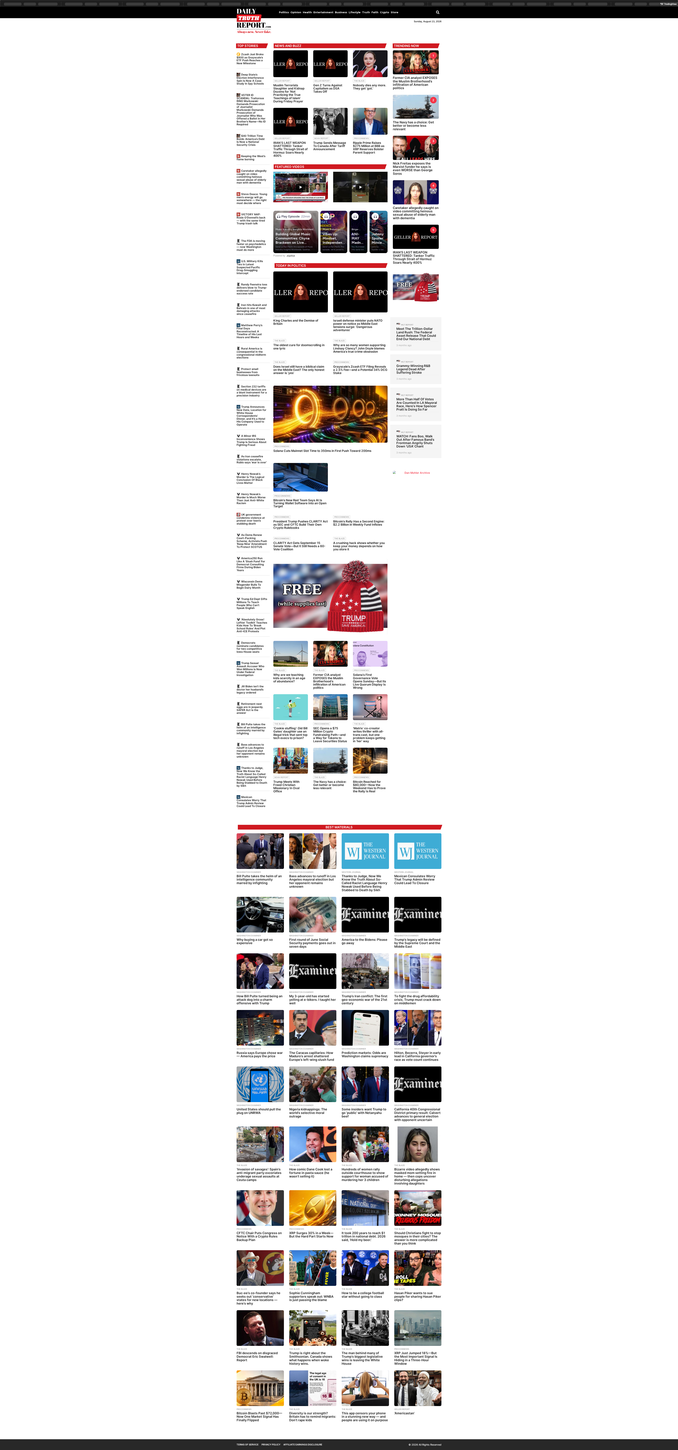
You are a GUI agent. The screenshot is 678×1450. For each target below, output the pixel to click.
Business (341, 12)
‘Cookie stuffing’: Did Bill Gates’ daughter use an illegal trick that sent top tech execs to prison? (290, 733)
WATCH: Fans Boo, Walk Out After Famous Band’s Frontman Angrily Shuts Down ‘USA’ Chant (415, 441)
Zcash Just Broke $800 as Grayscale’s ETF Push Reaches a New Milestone (250, 59)
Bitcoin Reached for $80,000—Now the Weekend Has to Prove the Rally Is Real (369, 786)
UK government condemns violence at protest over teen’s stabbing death (251, 519)
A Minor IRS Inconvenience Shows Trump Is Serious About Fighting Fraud (251, 440)
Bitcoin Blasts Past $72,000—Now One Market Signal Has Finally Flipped (259, 1416)
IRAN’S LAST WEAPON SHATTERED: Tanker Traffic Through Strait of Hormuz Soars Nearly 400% (290, 149)
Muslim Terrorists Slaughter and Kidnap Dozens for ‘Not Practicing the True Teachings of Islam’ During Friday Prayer (289, 93)
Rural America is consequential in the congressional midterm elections (251, 353)
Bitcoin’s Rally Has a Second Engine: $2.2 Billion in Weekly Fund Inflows (358, 523)
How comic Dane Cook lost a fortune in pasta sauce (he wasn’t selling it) (310, 1172)
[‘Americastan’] (418, 1388)
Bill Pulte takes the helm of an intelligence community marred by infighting (251, 729)
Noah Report (321, 138)
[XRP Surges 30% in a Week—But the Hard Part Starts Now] (313, 1208)
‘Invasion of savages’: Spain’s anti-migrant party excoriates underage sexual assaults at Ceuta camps (259, 1174)
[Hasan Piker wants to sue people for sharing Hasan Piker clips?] (418, 1268)
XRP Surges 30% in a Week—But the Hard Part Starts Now (311, 1234)
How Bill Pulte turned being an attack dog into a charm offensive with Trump (259, 999)
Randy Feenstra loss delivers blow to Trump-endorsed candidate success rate (252, 289)
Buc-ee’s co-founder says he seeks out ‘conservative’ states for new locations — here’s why (258, 1298)
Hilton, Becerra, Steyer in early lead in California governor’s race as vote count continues (417, 1056)
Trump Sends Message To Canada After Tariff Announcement (329, 146)
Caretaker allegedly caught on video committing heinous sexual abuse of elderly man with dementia (252, 176)
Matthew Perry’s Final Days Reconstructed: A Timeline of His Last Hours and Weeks (249, 331)
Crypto (384, 12)
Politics (284, 12)
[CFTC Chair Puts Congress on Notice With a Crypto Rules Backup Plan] (260, 1208)
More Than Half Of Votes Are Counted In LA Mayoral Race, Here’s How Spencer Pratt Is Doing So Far (416, 404)
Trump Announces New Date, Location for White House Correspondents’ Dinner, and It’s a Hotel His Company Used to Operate (251, 415)
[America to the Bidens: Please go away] (365, 914)
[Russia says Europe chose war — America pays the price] (260, 1028)
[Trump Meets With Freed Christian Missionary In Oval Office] (290, 761)
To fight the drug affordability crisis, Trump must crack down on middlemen (417, 999)
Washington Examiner (249, 872)
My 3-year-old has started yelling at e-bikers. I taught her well (312, 999)
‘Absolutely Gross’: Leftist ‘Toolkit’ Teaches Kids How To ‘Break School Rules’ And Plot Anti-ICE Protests (252, 625)
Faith (374, 12)
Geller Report (282, 81)
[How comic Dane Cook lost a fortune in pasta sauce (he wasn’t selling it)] (313, 1144)
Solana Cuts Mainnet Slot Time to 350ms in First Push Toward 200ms (322, 451)
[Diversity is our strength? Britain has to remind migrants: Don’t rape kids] (313, 1388)
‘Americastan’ (404, 1413)
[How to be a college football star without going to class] (365, 1268)
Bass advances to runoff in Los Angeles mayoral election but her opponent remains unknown (251, 750)
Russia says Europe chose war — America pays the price (260, 1054)
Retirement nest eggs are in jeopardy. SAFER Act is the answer (250, 708)
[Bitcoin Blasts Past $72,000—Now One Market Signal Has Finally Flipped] (260, 1388)
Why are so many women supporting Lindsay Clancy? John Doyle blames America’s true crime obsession (359, 348)
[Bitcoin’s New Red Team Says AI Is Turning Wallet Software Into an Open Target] (300, 477)
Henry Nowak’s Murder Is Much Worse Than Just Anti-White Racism (251, 498)
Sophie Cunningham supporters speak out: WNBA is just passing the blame (311, 1296)
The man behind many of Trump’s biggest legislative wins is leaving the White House (362, 1358)
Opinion (295, 12)
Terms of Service (247, 1444)
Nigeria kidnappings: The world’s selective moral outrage (308, 1112)
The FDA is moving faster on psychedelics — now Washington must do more (251, 245)
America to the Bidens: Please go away (364, 941)
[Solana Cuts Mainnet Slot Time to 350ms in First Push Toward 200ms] (330, 414)
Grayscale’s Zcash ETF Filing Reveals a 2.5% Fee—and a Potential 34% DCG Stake (360, 370)
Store (394, 12)
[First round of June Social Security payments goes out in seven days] (313, 914)
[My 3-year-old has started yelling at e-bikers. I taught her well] (313, 971)
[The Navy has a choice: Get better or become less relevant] (330, 761)
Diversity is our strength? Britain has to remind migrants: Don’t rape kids (312, 1416)
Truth (366, 12)
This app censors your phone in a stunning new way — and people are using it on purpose (365, 1416)
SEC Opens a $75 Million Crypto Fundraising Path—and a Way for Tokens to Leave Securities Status (330, 735)
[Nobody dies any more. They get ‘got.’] (370, 63)
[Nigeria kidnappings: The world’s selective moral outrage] (313, 1084)
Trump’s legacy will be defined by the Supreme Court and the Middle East (417, 943)
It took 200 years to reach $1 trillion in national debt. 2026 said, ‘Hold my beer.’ (364, 1236)
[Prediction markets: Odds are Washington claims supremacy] (365, 1028)
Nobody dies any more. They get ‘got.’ (369, 86)
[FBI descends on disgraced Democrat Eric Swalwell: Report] (260, 1328)
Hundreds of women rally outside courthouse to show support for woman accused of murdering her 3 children (365, 1174)
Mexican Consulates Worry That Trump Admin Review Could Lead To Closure (251, 801)
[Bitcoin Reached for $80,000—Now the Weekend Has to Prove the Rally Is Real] (370, 761)
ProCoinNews (361, 138)
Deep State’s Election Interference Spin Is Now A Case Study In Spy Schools (250, 79)
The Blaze (359, 81)
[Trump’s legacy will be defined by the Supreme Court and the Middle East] (418, 914)
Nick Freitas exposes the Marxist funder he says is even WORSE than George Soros (413, 168)
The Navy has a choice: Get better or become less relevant (329, 785)
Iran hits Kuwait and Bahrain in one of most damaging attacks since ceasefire (252, 309)
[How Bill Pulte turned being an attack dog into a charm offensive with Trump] (260, 971)
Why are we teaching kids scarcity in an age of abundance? (289, 678)
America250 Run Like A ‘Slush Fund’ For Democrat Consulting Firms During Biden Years (251, 564)
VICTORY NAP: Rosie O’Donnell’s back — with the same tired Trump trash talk (251, 219)
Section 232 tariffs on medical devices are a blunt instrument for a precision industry (252, 391)
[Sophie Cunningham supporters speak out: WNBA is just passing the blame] (313, 1268)
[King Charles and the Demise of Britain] (300, 291)
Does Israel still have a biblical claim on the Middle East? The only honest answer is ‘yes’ (298, 370)
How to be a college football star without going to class (363, 1294)
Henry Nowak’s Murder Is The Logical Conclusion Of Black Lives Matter (250, 478)
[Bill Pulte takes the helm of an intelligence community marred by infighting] (260, 851)
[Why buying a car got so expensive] (260, 914)
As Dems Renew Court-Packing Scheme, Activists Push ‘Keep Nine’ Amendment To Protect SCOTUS (252, 540)
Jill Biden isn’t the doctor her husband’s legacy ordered (250, 689)
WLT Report (407, 325)
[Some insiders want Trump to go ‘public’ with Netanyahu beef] (365, 1084)
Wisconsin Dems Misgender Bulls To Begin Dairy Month (249, 584)
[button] (438, 12)
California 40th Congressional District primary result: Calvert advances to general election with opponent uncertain (417, 1114)
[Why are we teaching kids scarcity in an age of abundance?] (290, 654)
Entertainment (323, 12)
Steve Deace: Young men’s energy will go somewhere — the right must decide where (252, 198)
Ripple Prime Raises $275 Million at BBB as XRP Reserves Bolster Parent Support (368, 147)
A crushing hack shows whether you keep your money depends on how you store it (359, 546)
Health (307, 12)
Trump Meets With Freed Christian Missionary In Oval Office (286, 786)
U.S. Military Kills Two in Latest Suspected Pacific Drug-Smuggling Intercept (250, 267)
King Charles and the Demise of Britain (295, 322)
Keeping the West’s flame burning (251, 157)
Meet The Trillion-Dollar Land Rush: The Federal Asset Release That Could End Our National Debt (416, 334)
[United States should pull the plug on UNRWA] (260, 1084)
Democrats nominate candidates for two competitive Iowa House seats (250, 647)
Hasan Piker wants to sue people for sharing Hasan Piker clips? (417, 1296)
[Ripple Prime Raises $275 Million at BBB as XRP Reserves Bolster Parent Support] (370, 121)
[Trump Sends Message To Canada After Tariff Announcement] (330, 121)
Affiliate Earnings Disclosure (302, 1444)
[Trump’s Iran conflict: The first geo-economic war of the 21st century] (365, 971)
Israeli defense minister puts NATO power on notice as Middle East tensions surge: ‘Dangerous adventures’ (357, 325)
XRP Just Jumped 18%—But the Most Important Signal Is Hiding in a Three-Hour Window (415, 1358)
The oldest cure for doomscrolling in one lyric (299, 346)
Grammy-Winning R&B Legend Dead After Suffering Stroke (413, 369)
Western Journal (351, 872)
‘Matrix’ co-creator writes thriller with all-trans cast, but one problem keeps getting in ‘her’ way (369, 735)
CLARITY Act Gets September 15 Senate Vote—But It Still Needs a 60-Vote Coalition (299, 546)
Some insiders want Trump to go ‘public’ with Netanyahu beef (364, 1112)
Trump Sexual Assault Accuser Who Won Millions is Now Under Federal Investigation (250, 669)
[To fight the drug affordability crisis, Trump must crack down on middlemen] (418, 971)
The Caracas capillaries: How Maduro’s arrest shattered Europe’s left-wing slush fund (311, 1056)
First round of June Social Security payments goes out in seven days (312, 943)
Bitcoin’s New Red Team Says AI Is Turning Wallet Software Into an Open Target (299, 503)
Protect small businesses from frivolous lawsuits (248, 372)
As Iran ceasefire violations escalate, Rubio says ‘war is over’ (252, 459)
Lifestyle (355, 12)
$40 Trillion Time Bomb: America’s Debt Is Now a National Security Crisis (251, 140)
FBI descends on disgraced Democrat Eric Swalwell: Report (257, 1356)
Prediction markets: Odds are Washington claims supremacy (365, 1054)
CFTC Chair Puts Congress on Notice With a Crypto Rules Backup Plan (259, 1236)
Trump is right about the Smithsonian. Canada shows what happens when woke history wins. (310, 1358)
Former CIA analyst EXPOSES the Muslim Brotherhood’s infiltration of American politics (329, 681)
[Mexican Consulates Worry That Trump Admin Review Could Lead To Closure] (418, 851)
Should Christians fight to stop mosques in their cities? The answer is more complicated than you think (417, 1238)
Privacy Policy (270, 1444)
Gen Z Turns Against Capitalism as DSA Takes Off (327, 88)
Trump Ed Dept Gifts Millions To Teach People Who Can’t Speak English (252, 603)
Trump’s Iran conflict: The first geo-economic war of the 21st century (364, 999)
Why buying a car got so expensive (255, 941)
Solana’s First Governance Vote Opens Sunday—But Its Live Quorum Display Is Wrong (369, 681)
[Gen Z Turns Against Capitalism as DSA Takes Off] (330, 63)
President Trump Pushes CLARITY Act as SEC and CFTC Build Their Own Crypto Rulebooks (300, 525)
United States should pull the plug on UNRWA (259, 1111)
